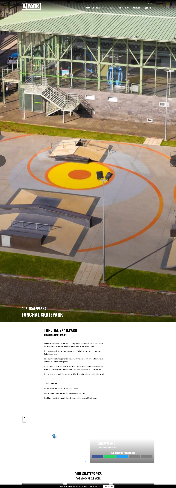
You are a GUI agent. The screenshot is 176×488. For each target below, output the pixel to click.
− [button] (24, 420)
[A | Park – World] (31, 6)
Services (99, 7)
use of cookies (96, 486)
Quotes (148, 7)
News (127, 7)
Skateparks (110, 7)
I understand (109, 486)
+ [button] (24, 417)
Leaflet (84, 462)
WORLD (150, 3)
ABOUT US (90, 7)
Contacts (136, 7)
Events (120, 7)
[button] (1, 161)
